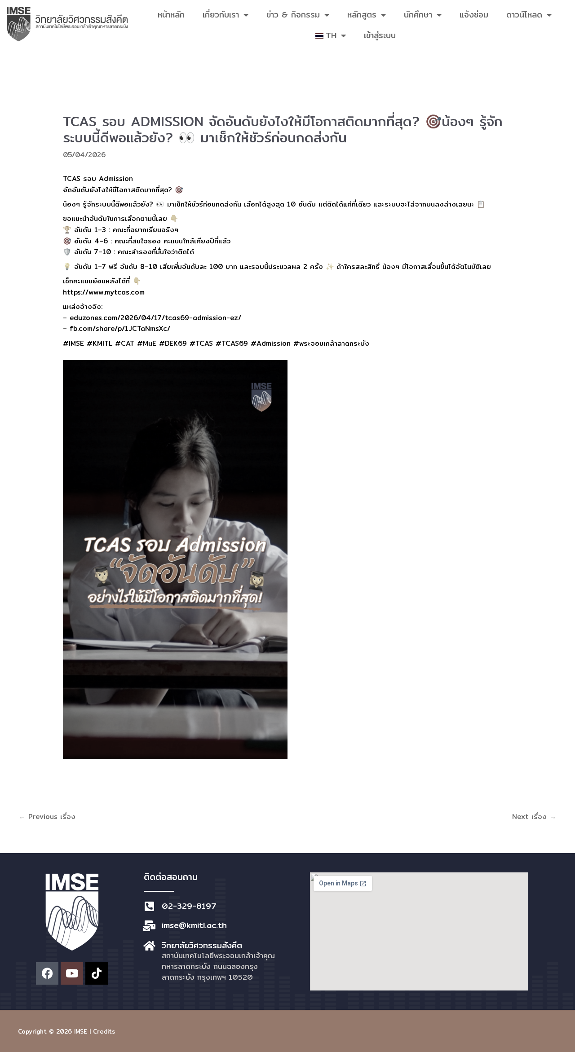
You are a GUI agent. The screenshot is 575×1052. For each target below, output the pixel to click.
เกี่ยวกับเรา (221, 14)
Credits (104, 1031)
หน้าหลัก (171, 14)
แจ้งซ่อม (474, 14)
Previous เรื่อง (47, 816)
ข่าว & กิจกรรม (293, 14)
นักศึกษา (418, 14)
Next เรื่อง (534, 816)
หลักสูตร (361, 14)
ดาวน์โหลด (524, 14)
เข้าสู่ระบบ (380, 35)
